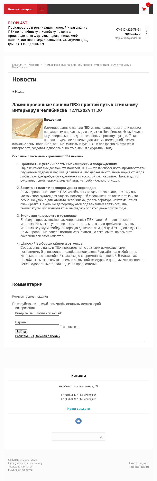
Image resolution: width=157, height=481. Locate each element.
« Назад (18, 91)
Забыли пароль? (47, 336)
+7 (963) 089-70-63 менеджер (78, 399)
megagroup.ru (139, 466)
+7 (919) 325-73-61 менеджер (128, 32)
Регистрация (24, 336)
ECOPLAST (17, 22)
